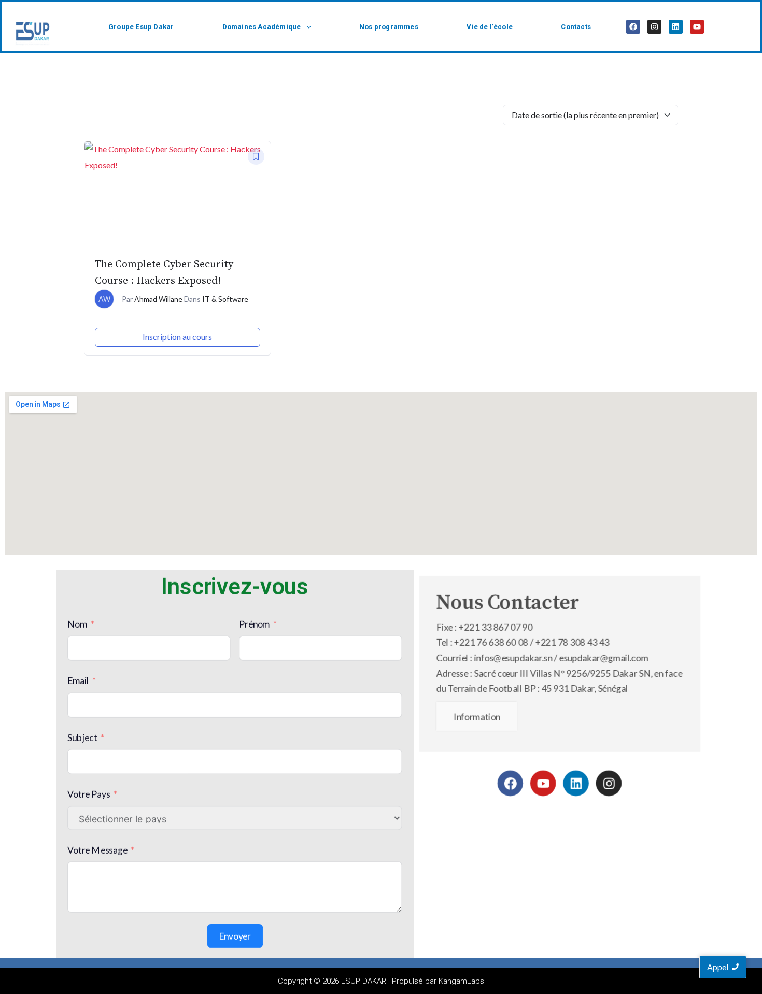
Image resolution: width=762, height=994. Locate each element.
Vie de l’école (490, 27)
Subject (82, 737)
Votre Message (97, 849)
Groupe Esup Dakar (141, 27)
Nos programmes (388, 27)
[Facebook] (633, 27)
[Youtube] (697, 27)
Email (78, 680)
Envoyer (235, 935)
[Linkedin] (676, 27)
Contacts (576, 27)
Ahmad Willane (158, 298)
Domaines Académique (261, 27)
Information (477, 716)
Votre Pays (88, 793)
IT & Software (225, 298)
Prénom (254, 623)
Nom (77, 623)
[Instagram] (654, 27)
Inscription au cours (177, 337)
